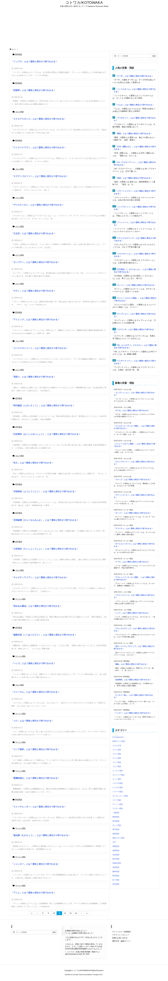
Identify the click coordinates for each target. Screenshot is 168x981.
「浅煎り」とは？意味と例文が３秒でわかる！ (33, 377)
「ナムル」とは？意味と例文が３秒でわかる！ (134, 105)
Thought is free (97, 974)
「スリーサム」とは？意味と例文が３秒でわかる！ (35, 692)
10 (54, 913)
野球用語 (18, 54)
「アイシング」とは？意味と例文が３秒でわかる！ (35, 319)
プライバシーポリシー (120, 935)
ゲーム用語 (116, 758)
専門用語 (115, 829)
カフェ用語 (19, 198)
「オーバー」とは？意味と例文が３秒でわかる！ (132, 513)
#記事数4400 (77, 949)
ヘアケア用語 (117, 792)
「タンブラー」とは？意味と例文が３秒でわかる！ (35, 262)
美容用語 (115, 855)
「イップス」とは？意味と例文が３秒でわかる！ (34, 61)
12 (65, 913)
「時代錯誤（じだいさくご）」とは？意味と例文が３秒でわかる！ (42, 405)
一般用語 (115, 813)
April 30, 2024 (84, 954)
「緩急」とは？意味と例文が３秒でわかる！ (131, 664)
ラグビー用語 (117, 808)
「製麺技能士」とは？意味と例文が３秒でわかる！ (35, 778)
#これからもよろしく (94, 949)
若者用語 (115, 867)
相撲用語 (115, 846)
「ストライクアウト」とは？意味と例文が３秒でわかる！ (38, 147)
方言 (114, 842)
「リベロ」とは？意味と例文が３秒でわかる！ (132, 562)
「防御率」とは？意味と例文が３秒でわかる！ (33, 90)
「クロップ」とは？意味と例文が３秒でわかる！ (132, 479)
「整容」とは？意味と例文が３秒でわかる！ (133, 133)
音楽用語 (115, 884)
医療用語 (115, 817)
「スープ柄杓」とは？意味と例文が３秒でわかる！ (35, 749)
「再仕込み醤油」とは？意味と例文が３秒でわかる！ (36, 606)
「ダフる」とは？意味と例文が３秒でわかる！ (132, 410)
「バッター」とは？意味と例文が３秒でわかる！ (132, 713)
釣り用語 (115, 880)
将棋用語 (115, 834)
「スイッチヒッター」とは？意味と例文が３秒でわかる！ (38, 807)
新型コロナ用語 (118, 838)
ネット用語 (116, 779)
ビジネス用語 (117, 787)
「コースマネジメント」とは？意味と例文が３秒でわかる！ (39, 348)
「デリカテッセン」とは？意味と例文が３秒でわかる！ (37, 205)
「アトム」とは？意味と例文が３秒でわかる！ (33, 892)
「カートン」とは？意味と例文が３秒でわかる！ (135, 285)
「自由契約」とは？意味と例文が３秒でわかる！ (132, 680)
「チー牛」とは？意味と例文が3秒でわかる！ (134, 76)
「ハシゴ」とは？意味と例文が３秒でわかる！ (33, 663)
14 (76, 913)
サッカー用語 (117, 771)
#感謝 (84, 949)
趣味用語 (115, 871)
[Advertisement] (84, 27)
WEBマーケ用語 (118, 741)
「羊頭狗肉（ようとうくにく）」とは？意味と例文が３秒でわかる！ (44, 491)
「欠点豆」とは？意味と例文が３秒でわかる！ (33, 233)
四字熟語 (18, 398)
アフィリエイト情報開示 (121, 932)
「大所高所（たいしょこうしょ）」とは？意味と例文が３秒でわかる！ (45, 549)
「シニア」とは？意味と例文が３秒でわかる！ (132, 613)
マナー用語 (116, 800)
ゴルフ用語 (19, 112)
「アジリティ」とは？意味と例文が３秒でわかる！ (133, 528)
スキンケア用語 (118, 775)
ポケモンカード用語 (120, 796)
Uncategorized (117, 737)
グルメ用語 (116, 754)
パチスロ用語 (117, 783)
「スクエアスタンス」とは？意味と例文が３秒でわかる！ (38, 119)
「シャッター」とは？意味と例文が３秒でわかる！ (35, 864)
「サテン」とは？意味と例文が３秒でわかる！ (33, 291)
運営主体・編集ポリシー (121, 941)
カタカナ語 (116, 745)
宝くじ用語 (116, 825)
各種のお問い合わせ (120, 938)
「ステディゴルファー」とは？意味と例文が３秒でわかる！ (39, 176)
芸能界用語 (116, 863)
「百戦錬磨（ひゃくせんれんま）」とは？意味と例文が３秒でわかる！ (45, 520)
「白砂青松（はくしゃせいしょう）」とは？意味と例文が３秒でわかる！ (46, 434)
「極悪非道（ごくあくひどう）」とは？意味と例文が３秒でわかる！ (44, 635)
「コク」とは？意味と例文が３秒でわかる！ (32, 721)
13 (70, 913)
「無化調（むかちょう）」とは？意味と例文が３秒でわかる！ (40, 835)
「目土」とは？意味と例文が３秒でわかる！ (32, 463)
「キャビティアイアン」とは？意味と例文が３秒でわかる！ (39, 577)
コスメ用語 (116, 762)
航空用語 (115, 859)
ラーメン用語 (20, 599)
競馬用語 (115, 850)
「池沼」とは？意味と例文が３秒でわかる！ (133, 178)
